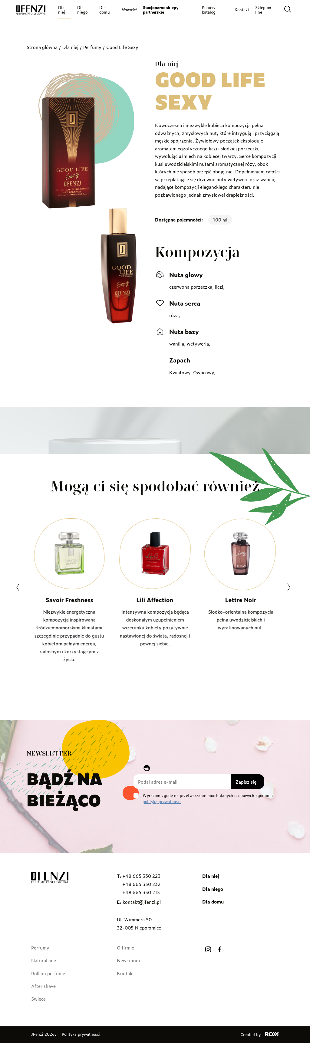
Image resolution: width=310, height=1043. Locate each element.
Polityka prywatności (81, 1034)
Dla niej (61, 10)
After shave (43, 985)
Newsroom (128, 960)
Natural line (43, 960)
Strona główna (42, 47)
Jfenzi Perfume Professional (30, 10)
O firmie (125, 947)
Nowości (129, 9)
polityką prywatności (162, 801)
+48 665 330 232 (141, 884)
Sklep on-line (264, 10)
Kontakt (242, 9)
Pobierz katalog (209, 10)
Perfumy (92, 47)
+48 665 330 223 (141, 875)
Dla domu (104, 10)
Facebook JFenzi (219, 949)
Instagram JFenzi (208, 949)
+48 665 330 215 (141, 892)
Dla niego (82, 10)
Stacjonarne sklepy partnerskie (161, 10)
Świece (38, 998)
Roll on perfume (48, 973)
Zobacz (69, 681)
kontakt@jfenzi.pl (142, 901)
